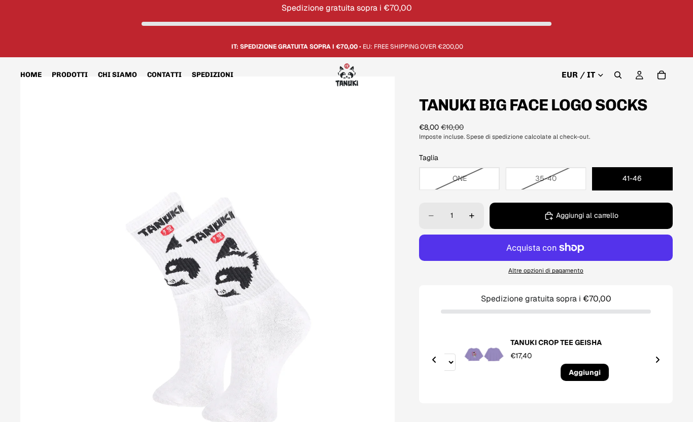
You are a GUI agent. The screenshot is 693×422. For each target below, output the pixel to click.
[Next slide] (657, 360)
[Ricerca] (618, 75)
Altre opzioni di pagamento (545, 270)
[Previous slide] (434, 360)
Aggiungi (569, 372)
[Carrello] (661, 75)
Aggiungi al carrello (587, 215)
